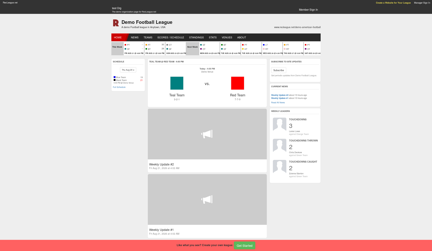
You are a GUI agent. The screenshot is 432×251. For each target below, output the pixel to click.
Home (118, 37)
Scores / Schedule (170, 37)
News (135, 37)
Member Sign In (308, 9)
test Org (116, 8)
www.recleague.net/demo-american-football (297, 27)
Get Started (244, 245)
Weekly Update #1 (280, 98)
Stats (213, 37)
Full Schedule (119, 87)
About (241, 37)
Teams (148, 37)
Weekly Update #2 (280, 95)
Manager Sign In (422, 2)
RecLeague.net (10, 2)
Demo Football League (147, 21)
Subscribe (278, 70)
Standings (196, 37)
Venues (227, 37)
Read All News (278, 102)
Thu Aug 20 (127, 69)
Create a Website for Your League (393, 2)
